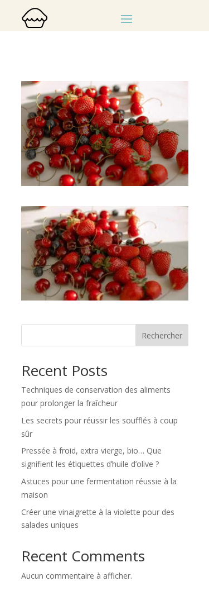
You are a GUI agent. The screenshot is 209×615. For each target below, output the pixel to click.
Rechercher (162, 335)
